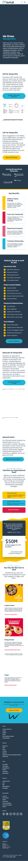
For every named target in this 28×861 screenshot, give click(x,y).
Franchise (4, 751)
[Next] (25, 540)
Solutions (4, 732)
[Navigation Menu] (24, 2)
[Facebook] (10, 814)
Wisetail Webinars (6, 786)
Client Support (5, 766)
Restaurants (5, 745)
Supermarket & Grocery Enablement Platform (12, 754)
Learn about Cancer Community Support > (16, 552)
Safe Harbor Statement (7, 804)
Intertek (4, 799)
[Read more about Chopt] (14, 669)
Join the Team (5, 801)
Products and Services (7, 729)
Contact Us (5, 796)
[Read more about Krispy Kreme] (14, 634)
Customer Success (6, 781)
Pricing (4, 734)
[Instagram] (14, 814)
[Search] (22, 2)
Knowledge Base (6, 767)
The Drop (4, 769)
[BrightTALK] (17, 814)
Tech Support (5, 771)
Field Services (5, 756)
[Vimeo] (21, 814)
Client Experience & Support (8, 736)
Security (4, 806)
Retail (4, 747)
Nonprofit (4, 752)
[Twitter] (7, 814)
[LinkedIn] (4, 814)
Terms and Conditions (7, 803)
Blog (3, 784)
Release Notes (5, 773)
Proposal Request (6, 738)
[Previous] (2, 540)
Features (4, 730)
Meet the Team (6, 797)
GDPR (14, 856)
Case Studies (5, 764)
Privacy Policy (10, 856)
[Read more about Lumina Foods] (14, 599)
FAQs (4, 782)
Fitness (4, 749)
